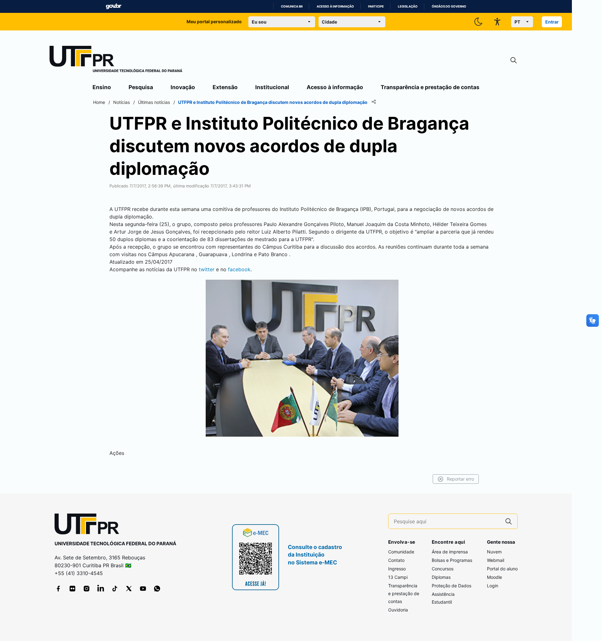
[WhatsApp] (157, 588)
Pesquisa (141, 87)
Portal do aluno (502, 568)
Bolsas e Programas (452, 560)
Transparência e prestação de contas (430, 87)
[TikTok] (115, 588)
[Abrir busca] (513, 60)
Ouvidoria (398, 609)
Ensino (101, 87)
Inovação (183, 87)
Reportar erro (460, 479)
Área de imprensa (450, 551)
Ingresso (397, 568)
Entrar (552, 21)
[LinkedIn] (100, 588)
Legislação (408, 6)
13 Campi (398, 577)
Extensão (225, 87)
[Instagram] (86, 588)
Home (99, 102)
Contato (396, 560)
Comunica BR (292, 6)
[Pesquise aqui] (508, 521)
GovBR (113, 6)
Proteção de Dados (451, 585)
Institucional (272, 87)
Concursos (442, 568)
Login (492, 585)
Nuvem (494, 551)
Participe (376, 6)
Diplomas (441, 577)
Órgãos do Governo (449, 6)
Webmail (495, 560)
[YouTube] (143, 588)
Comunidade (401, 551)
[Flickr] (72, 588)
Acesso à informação (335, 6)
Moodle (494, 577)
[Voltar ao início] (89, 525)
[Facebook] (58, 588)
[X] (129, 588)
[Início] (116, 60)
